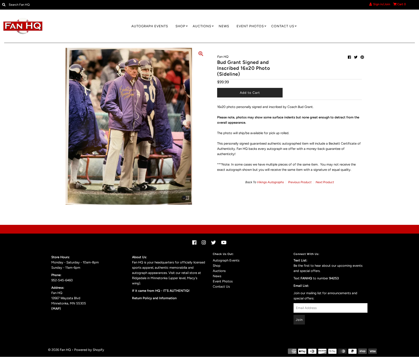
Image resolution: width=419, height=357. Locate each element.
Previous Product (299, 182)
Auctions (202, 26)
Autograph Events (149, 26)
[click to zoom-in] (201, 54)
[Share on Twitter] (355, 57)
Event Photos (250, 26)
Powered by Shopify (89, 350)
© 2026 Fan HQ (59, 350)
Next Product (325, 182)
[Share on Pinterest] (362, 57)
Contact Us (282, 26)
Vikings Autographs (270, 182)
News (224, 26)
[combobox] (55, 5)
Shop (180, 26)
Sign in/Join (381, 4)
